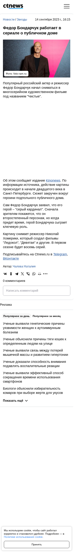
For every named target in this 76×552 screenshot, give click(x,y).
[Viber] (28, 273)
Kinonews (53, 180)
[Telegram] (16, 273)
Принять (37, 544)
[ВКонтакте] (5, 273)
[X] (22, 273)
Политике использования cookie (23, 536)
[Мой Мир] (39, 273)
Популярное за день (16, 316)
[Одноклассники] (11, 273)
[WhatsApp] (34, 273)
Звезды (22, 19)
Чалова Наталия (24, 266)
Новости (9, 19)
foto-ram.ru (20, 73)
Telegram (60, 254)
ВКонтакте (11, 258)
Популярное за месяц (47, 316)
